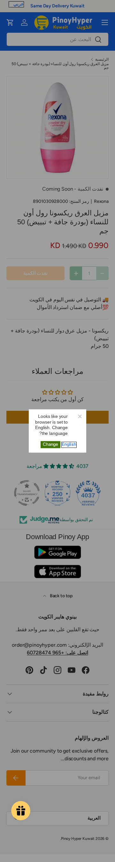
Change (50, 444)
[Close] (79, 416)
